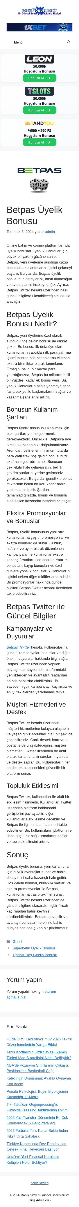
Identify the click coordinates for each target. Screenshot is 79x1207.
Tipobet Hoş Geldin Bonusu (35, 955)
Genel (17, 942)
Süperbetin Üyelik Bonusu (34, 948)
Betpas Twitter (18, 647)
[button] (69, 42)
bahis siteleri (39, 1183)
